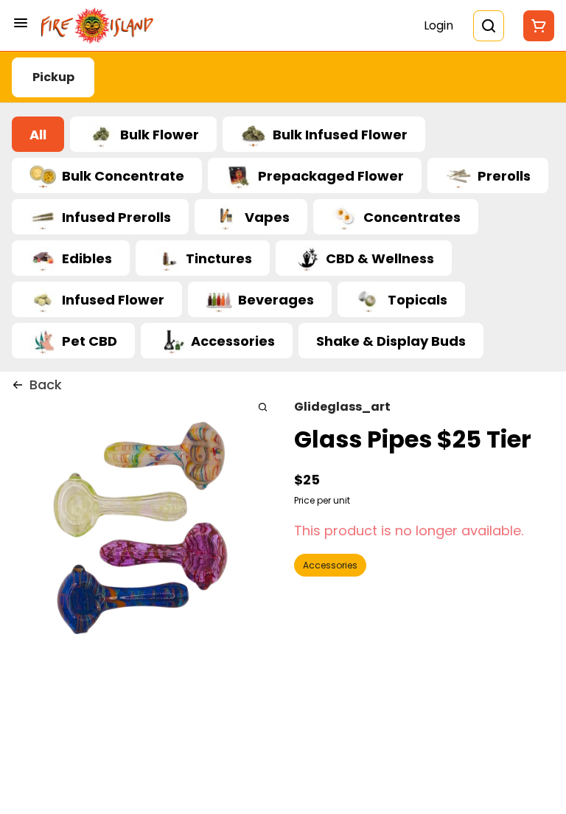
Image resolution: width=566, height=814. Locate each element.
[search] (263, 406)
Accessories (330, 565)
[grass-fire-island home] (97, 25)
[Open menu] (20, 23)
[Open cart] (535, 26)
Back (45, 384)
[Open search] (488, 26)
